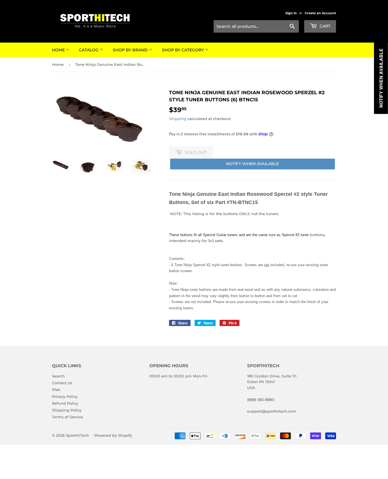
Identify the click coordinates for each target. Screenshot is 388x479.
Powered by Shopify (113, 435)
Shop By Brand (131, 49)
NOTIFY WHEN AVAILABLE (252, 163)
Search (58, 376)
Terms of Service (67, 417)
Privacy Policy (65, 396)
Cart (324, 26)
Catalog (89, 49)
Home (59, 49)
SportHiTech (77, 435)
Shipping (177, 118)
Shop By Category (183, 49)
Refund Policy (65, 403)
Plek (56, 389)
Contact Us (62, 383)
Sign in (291, 13)
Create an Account (320, 13)
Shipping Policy (67, 410)
